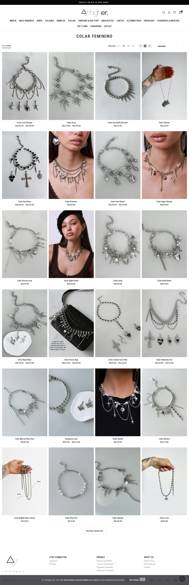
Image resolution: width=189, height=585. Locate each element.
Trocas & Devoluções (105, 564)
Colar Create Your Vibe (117, 360)
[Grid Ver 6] (149, 46)
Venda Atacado (150, 564)
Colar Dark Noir (24, 201)
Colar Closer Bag (71, 360)
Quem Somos (149, 561)
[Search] (163, 12)
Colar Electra (164, 439)
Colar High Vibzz (25, 360)
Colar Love (164, 518)
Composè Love (71, 439)
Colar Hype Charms (164, 201)
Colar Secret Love (24, 281)
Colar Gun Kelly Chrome (118, 122)
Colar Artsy (117, 281)
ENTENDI (134, 580)
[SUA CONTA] (169, 12)
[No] (142, 579)
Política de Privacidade (105, 570)
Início (4, 43)
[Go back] (73, 36)
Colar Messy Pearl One (24, 439)
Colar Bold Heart (164, 281)
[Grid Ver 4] (145, 46)
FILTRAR (6, 46)
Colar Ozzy (71, 122)
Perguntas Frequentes (105, 567)
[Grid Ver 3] (140, 46)
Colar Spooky (117, 518)
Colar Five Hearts (118, 201)
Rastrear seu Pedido (104, 561)
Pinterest (52, 564)
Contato (147, 567)
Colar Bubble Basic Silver (24, 518)
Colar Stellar (118, 439)
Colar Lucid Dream (24, 122)
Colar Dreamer (71, 201)
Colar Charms (164, 122)
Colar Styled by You (164, 360)
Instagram (53, 561)
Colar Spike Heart (71, 281)
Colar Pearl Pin (71, 518)
